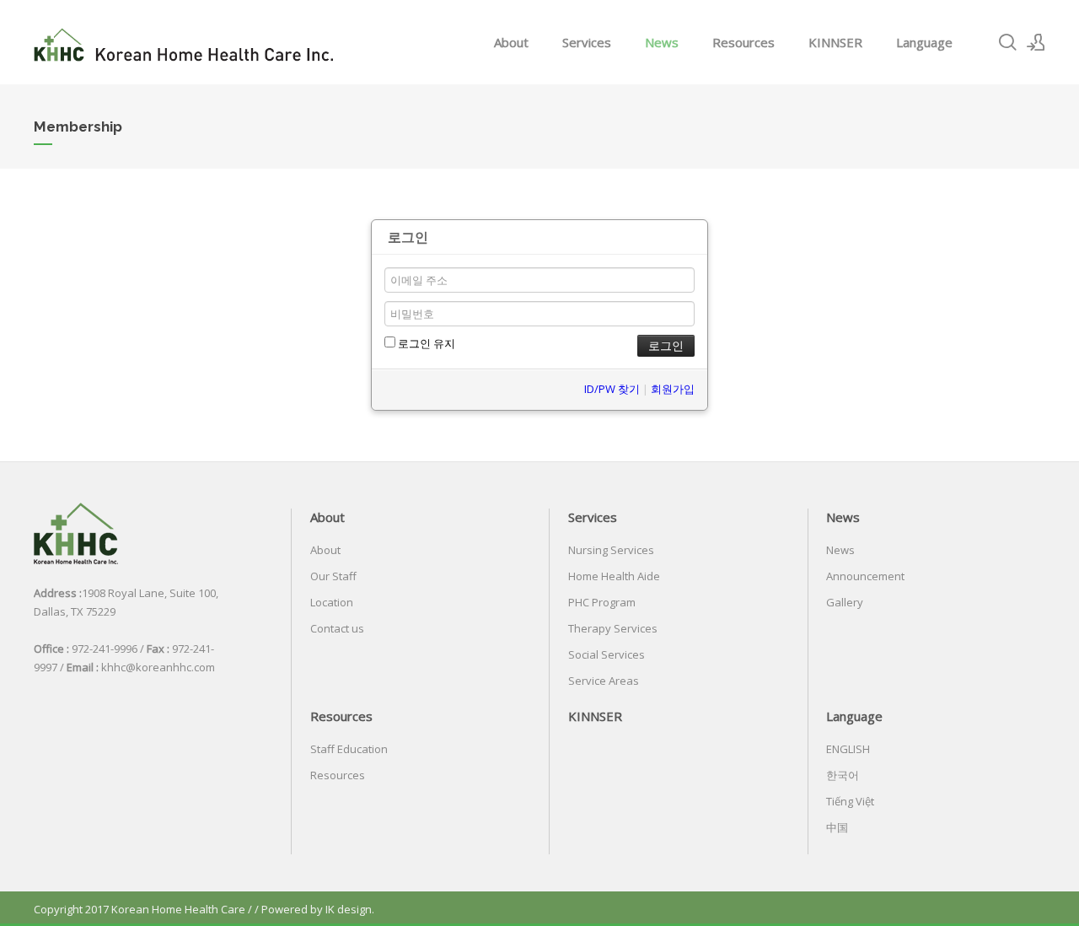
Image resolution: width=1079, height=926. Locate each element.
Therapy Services (613, 628)
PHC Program (602, 602)
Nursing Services (611, 549)
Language (924, 42)
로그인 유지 (425, 343)
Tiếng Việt (850, 801)
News (662, 42)
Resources (743, 42)
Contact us (337, 628)
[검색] (1007, 42)
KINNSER (835, 42)
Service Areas (603, 680)
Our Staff (333, 576)
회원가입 (673, 388)
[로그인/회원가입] (1036, 42)
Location (331, 602)
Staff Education (349, 748)
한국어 (842, 775)
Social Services (606, 654)
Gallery (844, 602)
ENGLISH (848, 748)
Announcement (865, 576)
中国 (837, 827)
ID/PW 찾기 (612, 388)
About (511, 42)
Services (586, 42)
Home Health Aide (614, 576)
